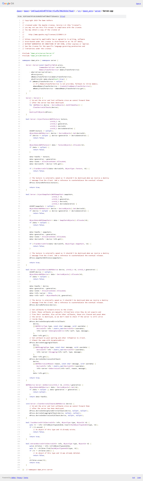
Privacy (19, 478)
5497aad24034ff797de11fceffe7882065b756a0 (52, 11)
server (98, 11)
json (139, 478)
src (79, 11)
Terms (25, 478)
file (62, 16)
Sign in (138, 3)
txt (133, 478)
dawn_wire (88, 11)
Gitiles (13, 478)
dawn (19, 11)
